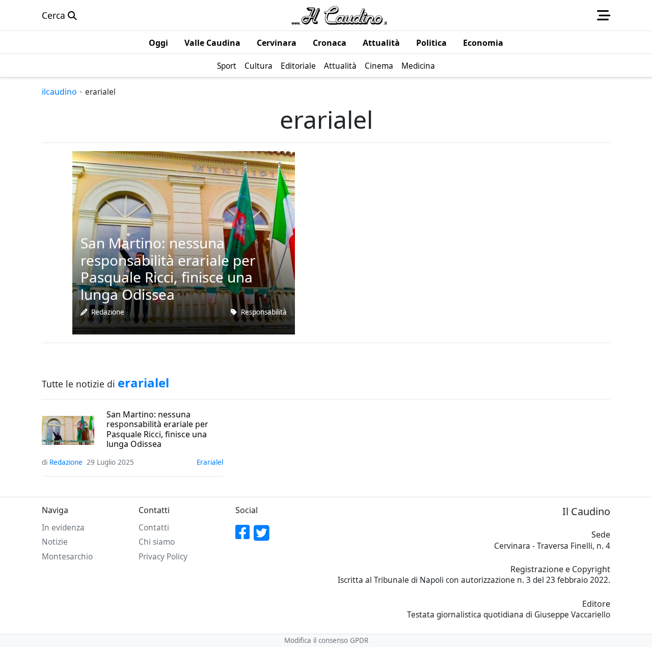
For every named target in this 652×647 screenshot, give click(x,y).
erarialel (210, 462)
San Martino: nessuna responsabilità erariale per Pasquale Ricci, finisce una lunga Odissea (157, 429)
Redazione (107, 312)
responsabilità (264, 312)
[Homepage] (339, 15)
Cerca (55, 15)
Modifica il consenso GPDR (326, 640)
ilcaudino (59, 91)
